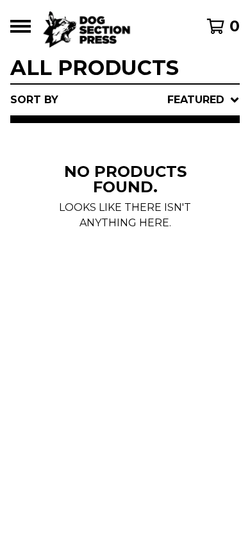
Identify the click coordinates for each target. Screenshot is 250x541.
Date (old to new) (138, 256)
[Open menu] (20, 26)
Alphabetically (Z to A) (154, 215)
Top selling (117, 174)
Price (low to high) (141, 276)
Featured (109, 133)
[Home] (110, 26)
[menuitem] (125, 100)
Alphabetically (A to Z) (154, 194)
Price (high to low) (141, 297)
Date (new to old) (138, 235)
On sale (105, 153)
